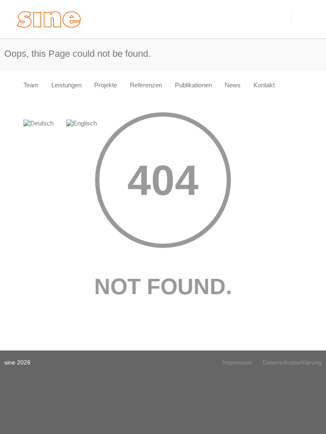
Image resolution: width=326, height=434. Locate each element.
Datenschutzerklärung (292, 362)
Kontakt (264, 85)
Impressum (237, 362)
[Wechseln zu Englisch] (81, 123)
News (233, 85)
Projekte (105, 85)
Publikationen (193, 85)
